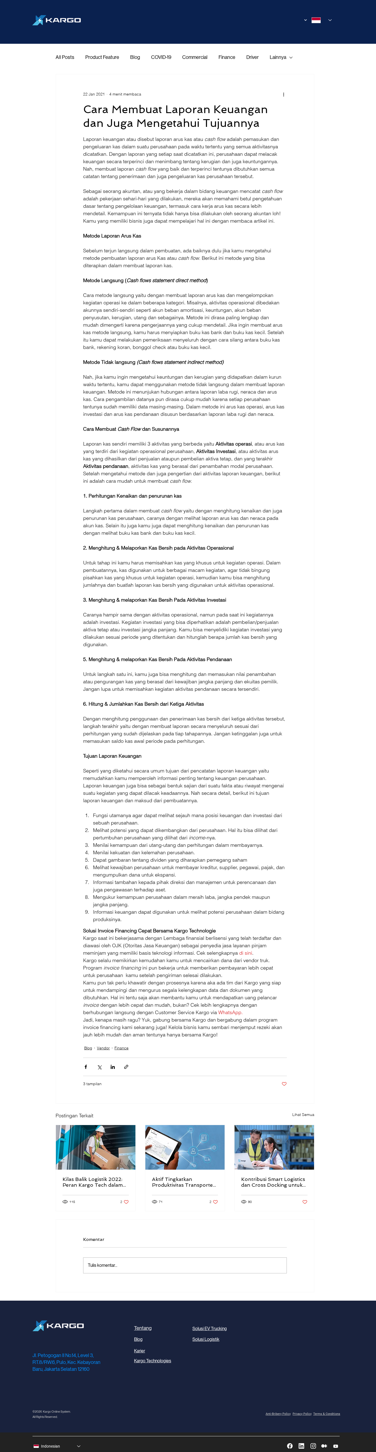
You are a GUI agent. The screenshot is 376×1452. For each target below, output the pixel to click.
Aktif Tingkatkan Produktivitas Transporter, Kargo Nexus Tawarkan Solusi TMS (184, 1182)
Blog (135, 57)
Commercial (195, 57)
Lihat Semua (303, 1114)
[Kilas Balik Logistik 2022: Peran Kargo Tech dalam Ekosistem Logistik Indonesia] (95, 1147)
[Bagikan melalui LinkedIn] (112, 1066)
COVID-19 (161, 57)
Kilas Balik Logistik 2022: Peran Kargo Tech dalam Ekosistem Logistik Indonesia (92, 1182)
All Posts (65, 57)
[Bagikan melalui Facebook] (85, 1066)
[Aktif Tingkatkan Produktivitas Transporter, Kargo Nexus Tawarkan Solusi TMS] (185, 1147)
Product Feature (102, 57)
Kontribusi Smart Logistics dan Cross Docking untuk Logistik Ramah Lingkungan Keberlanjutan (273, 1182)
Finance (227, 57)
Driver (252, 57)
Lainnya (278, 57)
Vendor (103, 1048)
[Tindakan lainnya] (283, 94)
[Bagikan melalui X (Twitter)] (99, 1066)
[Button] (297, 20)
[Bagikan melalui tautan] (126, 1066)
